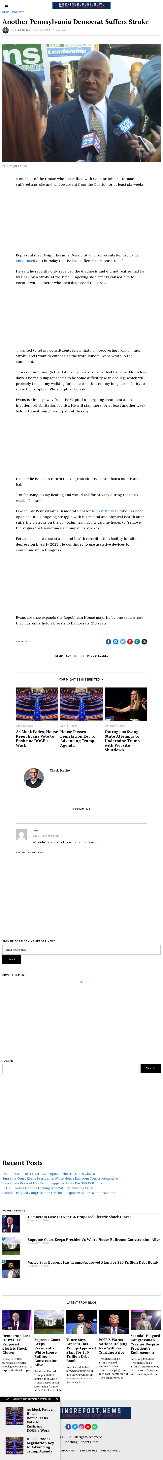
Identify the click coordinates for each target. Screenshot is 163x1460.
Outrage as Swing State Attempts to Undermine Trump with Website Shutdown (122, 740)
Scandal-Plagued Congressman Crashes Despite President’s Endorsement (59, 1193)
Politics (18, 12)
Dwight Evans (17, 166)
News (6, 12)
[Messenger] (115, 641)
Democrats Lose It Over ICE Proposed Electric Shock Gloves (48, 1174)
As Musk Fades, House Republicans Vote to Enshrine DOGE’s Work (37, 738)
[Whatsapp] (137, 641)
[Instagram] (81, 1427)
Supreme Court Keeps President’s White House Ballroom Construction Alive (60, 1178)
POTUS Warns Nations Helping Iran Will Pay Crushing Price (47, 1188)
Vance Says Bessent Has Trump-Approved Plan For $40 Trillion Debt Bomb (59, 1183)
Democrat (63, 656)
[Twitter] (123, 641)
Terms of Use (87, 1451)
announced (25, 260)
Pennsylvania (97, 656)
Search (7, 1061)
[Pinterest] (130, 641)
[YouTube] (88, 1427)
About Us (68, 1451)
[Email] (144, 641)
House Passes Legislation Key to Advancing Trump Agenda (77, 738)
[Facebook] (108, 641)
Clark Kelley (22, 30)
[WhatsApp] (95, 1427)
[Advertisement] (81, 220)
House (79, 656)
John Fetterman (105, 511)
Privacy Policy (111, 1451)
